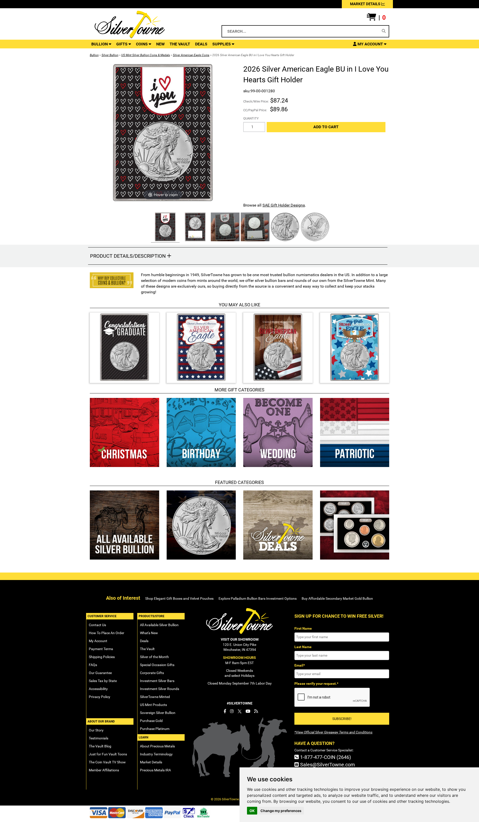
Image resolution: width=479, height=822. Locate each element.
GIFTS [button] (122, 44)
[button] (376, 17)
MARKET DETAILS (365, 4)
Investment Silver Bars (157, 681)
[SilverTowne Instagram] (232, 711)
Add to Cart (326, 126)
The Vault (147, 649)
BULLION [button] (100, 44)
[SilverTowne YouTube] (247, 711)
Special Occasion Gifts (157, 665)
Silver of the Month (154, 657)
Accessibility (98, 689)
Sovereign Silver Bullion (157, 713)
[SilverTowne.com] (150, 24)
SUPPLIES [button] (222, 44)
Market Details (151, 762)
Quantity (251, 118)
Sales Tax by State (103, 681)
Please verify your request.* (316, 684)
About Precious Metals (157, 746)
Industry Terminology (156, 754)
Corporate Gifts (152, 673)
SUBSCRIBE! (342, 719)
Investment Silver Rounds (159, 689)
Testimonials (98, 738)
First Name (303, 628)
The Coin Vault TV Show (107, 762)
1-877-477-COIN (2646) (325, 757)
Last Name (303, 647)
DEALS (201, 44)
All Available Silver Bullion (159, 625)
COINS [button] (142, 44)
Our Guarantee (100, 673)
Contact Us (97, 625)
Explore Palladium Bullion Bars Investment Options (258, 598)
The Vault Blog (100, 746)
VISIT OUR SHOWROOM (239, 639)
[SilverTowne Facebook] (225, 711)
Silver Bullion (110, 55)
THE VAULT (180, 44)
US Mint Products (153, 705)
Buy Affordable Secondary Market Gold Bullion (337, 598)
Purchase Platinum (154, 729)
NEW (160, 44)
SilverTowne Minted (155, 697)
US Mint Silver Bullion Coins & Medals (145, 55)
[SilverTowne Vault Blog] (256, 711)
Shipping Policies (102, 657)
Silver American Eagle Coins (191, 55)
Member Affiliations (104, 770)
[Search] (384, 31)
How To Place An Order (106, 633)
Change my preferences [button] (280, 811)
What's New (149, 633)
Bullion (94, 55)
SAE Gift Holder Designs (283, 205)
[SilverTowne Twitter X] (239, 711)
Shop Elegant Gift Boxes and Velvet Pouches (179, 598)
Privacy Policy (99, 697)
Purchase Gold (151, 721)
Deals (144, 641)
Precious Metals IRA (155, 770)
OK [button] (252, 811)
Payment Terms (101, 649)
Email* (299, 665)
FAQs (93, 665)
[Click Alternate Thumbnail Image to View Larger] (165, 228)
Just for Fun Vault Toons (108, 754)
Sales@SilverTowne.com (327, 765)
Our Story (96, 730)
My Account (98, 641)
